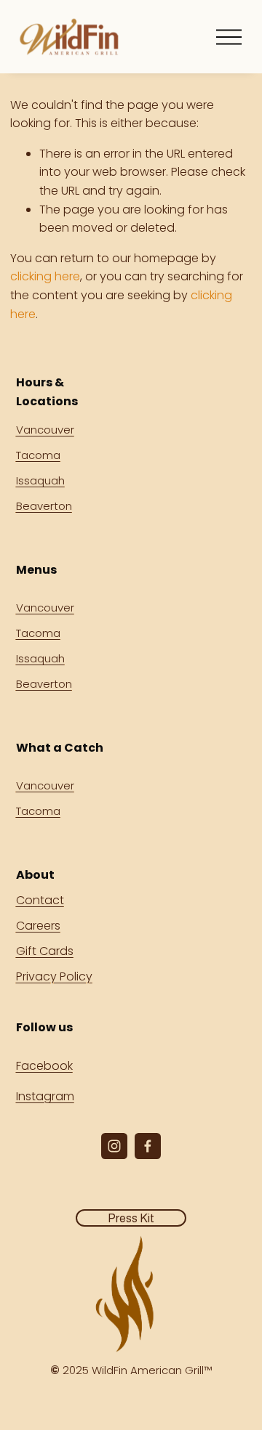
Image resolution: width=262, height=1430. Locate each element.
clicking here (45, 276)
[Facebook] (148, 1146)
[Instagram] (114, 1146)
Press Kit (131, 1218)
